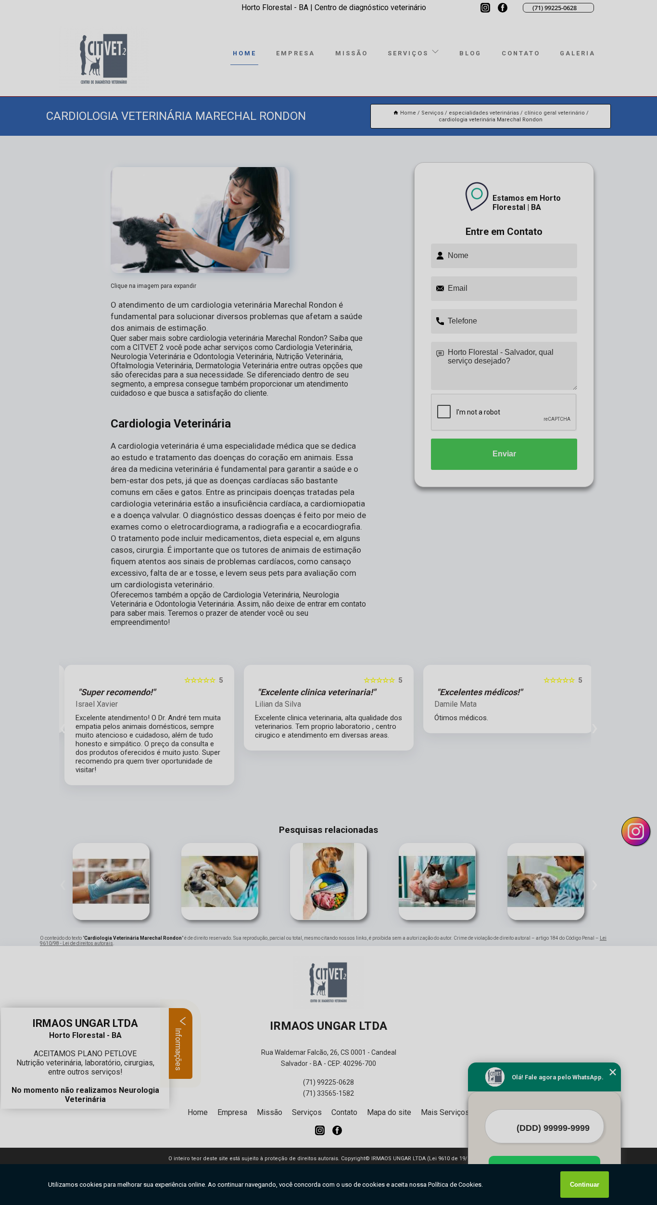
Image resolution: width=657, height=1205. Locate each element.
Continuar (584, 1184)
